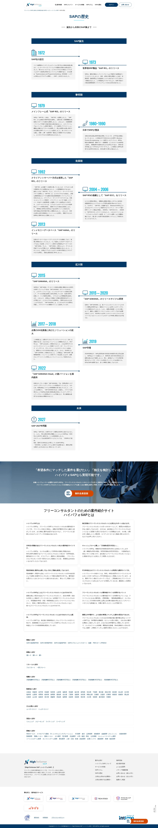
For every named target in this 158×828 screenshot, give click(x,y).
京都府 (96, 694)
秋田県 (53, 692)
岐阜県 (47, 694)
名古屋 (65, 694)
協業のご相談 (120, 779)
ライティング (50, 721)
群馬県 (83, 692)
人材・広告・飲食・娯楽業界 (75, 739)
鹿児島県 (102, 697)
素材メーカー (48, 736)
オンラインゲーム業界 (50, 739)
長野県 (40, 694)
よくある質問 (120, 767)
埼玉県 (89, 692)
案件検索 (59, 4)
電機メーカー (38, 736)
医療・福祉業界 (110, 739)
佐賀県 (71, 697)
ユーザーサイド (31, 709)
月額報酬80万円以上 (48, 680)
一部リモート (41, 667)
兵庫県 (108, 694)
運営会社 (36, 817)
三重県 (71, 694)
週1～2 (28, 655)
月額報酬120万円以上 (79, 680)
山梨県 (34, 694)
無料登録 (119, 760)
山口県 (34, 697)
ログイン (111, 4)
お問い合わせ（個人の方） (125, 773)
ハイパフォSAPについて (103, 763)
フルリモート (30, 667)
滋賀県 (77, 694)
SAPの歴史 (98, 4)
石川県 (126, 692)
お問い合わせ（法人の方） (125, 776)
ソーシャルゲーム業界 (33, 739)
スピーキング (39, 721)
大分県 (89, 697)
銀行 (83, 734)
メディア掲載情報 (122, 770)
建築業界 (100, 739)
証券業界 (89, 734)
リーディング (60, 721)
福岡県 (65, 697)
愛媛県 (53, 697)
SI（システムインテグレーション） (62, 734)
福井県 (28, 694)
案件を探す (98, 760)
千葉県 (95, 692)
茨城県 (71, 692)
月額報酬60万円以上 (33, 680)
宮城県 (47, 692)
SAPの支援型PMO (60, 643)
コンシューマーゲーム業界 (107, 736)
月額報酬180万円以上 (111, 680)
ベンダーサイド (43, 709)
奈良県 (83, 694)
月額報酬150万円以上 (95, 680)
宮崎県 (95, 697)
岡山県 (126, 694)
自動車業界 (123, 734)
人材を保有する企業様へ (103, 779)
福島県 (65, 692)
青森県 (34, 692)
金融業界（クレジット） (109, 734)
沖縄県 (108, 697)
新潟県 (114, 692)
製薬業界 (29, 736)
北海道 (28, 692)
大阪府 (102, 694)
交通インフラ (91, 739)
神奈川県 (108, 692)
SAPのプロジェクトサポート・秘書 (79, 643)
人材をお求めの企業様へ (103, 776)
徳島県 (40, 697)
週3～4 (35, 655)
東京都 (101, 692)
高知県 (59, 697)
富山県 (120, 692)
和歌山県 (90, 694)
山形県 (59, 692)
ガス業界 (58, 736)
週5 (40, 655)
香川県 (47, 697)
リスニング (30, 721)
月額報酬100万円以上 (63, 680)
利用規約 (45, 817)
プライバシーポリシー (58, 817)
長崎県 (77, 697)
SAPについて (68, 4)
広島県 (28, 697)
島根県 (120, 694)
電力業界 (65, 736)
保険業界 (97, 734)
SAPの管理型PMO (46, 643)
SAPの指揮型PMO (32, 643)
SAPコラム (89, 4)
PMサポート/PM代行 (100, 643)
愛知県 (59, 694)
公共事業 (93, 736)
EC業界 (77, 734)
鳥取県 (114, 694)
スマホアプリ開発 (43, 734)
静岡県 (53, 694)
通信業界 (62, 739)
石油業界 (73, 736)
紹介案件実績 (120, 763)
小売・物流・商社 (83, 736)
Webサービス (30, 734)
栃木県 (77, 692)
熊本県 (83, 697)
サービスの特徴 (79, 4)
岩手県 (40, 692)
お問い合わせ (125, 4)
